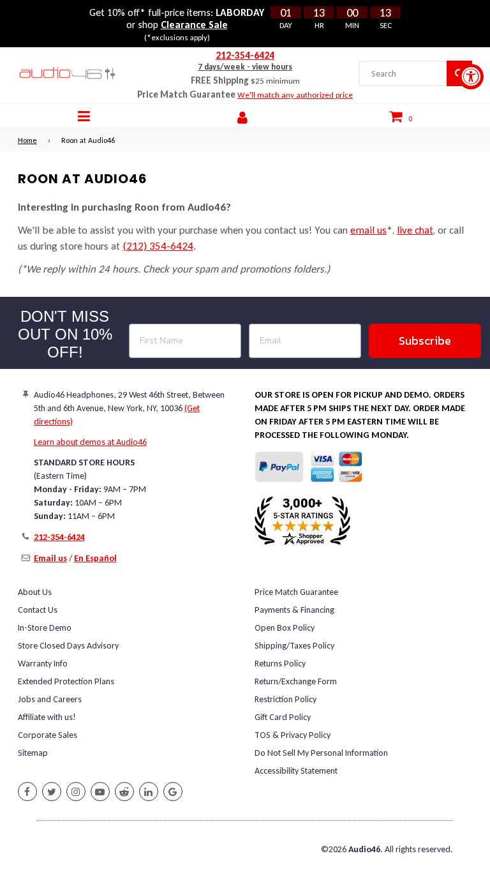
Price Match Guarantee (296, 592)
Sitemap (33, 753)
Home (27, 140)
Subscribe (425, 340)
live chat (415, 230)
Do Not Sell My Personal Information (321, 753)
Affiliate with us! (47, 717)
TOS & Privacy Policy (292, 735)
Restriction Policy (285, 699)
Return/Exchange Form (296, 681)
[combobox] (403, 73)
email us (368, 230)
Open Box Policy (285, 627)
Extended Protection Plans (66, 681)
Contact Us (37, 610)
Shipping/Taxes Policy (294, 645)
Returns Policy (280, 663)
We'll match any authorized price (295, 95)
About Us (35, 592)
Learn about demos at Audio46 (90, 442)
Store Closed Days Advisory (68, 645)
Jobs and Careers (50, 699)
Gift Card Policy (283, 717)
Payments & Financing (294, 610)
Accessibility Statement (296, 770)
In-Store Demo (44, 627)
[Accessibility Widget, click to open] (471, 76)
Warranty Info (43, 663)
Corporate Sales (47, 735)
